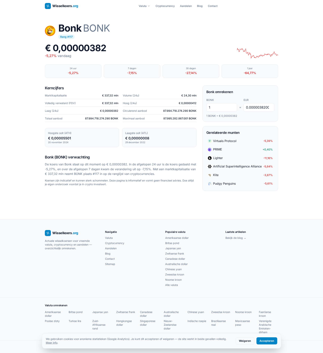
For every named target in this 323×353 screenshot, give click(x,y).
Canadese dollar (175, 258)
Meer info (51, 342)
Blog (200, 5)
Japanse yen (173, 248)
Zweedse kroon (174, 274)
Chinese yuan (173, 269)
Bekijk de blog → (235, 237)
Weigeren (245, 340)
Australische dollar (176, 264)
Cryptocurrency (165, 5)
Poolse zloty (52, 321)
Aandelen (186, 5)
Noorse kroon (173, 279)
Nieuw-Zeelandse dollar (170, 324)
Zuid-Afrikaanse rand (98, 324)
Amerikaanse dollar (177, 237)
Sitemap (110, 264)
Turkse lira (75, 321)
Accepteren (266, 340)
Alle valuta (171, 284)
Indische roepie (196, 321)
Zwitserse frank (174, 253)
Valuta (143, 5)
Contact (213, 5)
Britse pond (172, 243)
